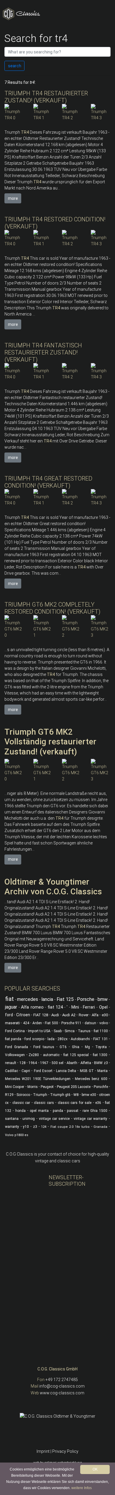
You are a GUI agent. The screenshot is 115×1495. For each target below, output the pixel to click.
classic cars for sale (74, 1103)
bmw (103, 999)
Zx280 (34, 1055)
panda (58, 1111)
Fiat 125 (65, 999)
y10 (26, 1127)
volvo (103, 1023)
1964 (33, 1063)
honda (20, 1111)
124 (43, 1127)
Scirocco (23, 1095)
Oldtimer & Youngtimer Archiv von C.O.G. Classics (53, 887)
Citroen (23, 1014)
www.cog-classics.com (62, 1393)
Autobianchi (80, 1039)
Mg (87, 1047)
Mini (75, 1007)
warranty (12, 1127)
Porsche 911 (71, 1023)
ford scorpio (34, 1039)
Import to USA (39, 1031)
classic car (21, 1103)
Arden (37, 1023)
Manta (102, 1071)
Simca (70, 1031)
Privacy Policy (65, 1451)
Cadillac (11, 1071)
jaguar (11, 1007)
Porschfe (101, 1087)
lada (51, 1039)
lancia (47, 999)
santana (12, 1119)
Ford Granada (16, 1047)
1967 (44, 1063)
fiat (9, 998)
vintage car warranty (90, 1119)
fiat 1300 (100, 1055)
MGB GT (87, 1071)
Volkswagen (15, 1055)
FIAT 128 (40, 1015)
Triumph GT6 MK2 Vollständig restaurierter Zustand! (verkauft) (50, 742)
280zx (63, 1039)
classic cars (44, 1103)
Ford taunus (43, 1047)
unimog (28, 1119)
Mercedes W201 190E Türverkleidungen (37, 1079)
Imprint (43, 1451)
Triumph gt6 (60, 1095)
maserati (12, 1023)
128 (22, 1063)
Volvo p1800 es (16, 1135)
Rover (83, 1015)
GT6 (63, 1047)
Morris (32, 1087)
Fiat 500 (51, 1023)
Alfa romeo (32, 1007)
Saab (58, 1031)
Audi (55, 1015)
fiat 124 (55, 1007)
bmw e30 (89, 1095)
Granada (100, 1127)
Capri (26, 1071)
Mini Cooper (14, 1087)
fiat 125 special (76, 1055)
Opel (103, 1007)
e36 (98, 1103)
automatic (51, 1055)
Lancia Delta (66, 1071)
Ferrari (89, 1007)
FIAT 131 (100, 1039)
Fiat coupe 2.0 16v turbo (70, 1127)
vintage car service (54, 1119)
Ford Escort (43, 1071)
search (14, 65)
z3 (35, 1127)
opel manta (39, 1111)
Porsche (85, 999)
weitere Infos (81, 1488)
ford (9, 1014)
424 (26, 1023)
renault (10, 1063)
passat (72, 1111)
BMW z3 (101, 1063)
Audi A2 (68, 1015)
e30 (105, 1015)
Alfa (95, 1015)
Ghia (75, 1047)
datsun (90, 1023)
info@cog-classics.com (62, 1386)
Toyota (101, 1047)
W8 (76, 1095)
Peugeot (47, 1087)
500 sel (57, 1063)
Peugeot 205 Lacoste (74, 1087)
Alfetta (85, 1063)
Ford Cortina (15, 1031)
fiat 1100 (101, 1031)
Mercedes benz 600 (91, 1079)
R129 (9, 1095)
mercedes (27, 999)
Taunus (84, 1031)
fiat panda (13, 1039)
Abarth (72, 1063)
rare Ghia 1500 (95, 1111)
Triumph (40, 1095)
